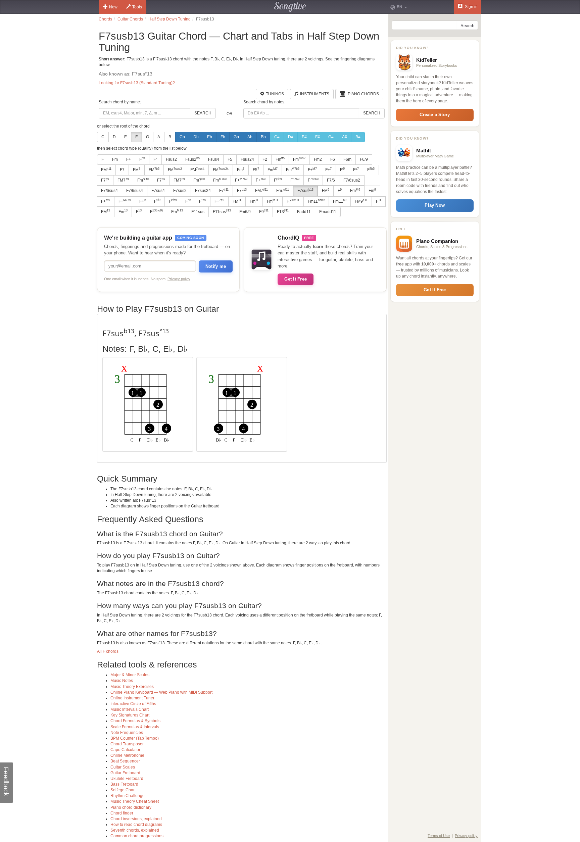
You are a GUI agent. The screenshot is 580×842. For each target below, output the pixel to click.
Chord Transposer (127, 744)
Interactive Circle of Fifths (133, 703)
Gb (236, 137)
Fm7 (143, 180)
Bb (263, 137)
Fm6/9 (245, 211)
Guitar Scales (122, 767)
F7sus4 (158, 190)
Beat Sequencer (125, 761)
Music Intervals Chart (129, 709)
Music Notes (121, 680)
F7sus (305, 190)
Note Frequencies (126, 732)
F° (155, 159)
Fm (115, 159)
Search (202, 113)
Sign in (471, 6)
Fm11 (316, 201)
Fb (223, 137)
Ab (249, 137)
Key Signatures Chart (129, 715)
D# (290, 137)
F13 (283, 211)
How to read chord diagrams (136, 824)
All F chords (107, 651)
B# (357, 137)
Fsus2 (171, 159)
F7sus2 (180, 190)
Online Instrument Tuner (132, 698)
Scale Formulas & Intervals (134, 727)
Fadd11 (304, 211)
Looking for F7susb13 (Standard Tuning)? (137, 83)
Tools (137, 7)
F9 (264, 211)
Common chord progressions (136, 836)
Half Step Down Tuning (169, 19)
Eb (209, 137)
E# (304, 137)
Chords (105, 19)
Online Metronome (127, 755)
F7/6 (331, 180)
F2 (264, 159)
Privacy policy (178, 279)
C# (277, 137)
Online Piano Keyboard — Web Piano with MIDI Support (161, 692)
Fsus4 (213, 159)
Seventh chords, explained (134, 830)
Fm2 (318, 159)
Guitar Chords (130, 19)
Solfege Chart (123, 790)
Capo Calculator (125, 749)
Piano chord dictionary (130, 807)
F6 (332, 159)
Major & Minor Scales (129, 675)
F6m (347, 159)
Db (196, 137)
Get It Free (295, 279)
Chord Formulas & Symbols (135, 721)
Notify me (215, 266)
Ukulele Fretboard (126, 778)
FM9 (361, 201)
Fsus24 (247, 159)
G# (331, 137)
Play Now (435, 205)
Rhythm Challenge (127, 795)
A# (344, 137)
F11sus (197, 211)
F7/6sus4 (109, 190)
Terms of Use (439, 836)
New (113, 7)
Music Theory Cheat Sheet (134, 801)
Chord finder (121, 813)
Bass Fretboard (124, 784)
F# (317, 137)
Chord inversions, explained (136, 818)
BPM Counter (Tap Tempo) (134, 738)
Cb (182, 137)
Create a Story (435, 114)
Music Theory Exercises (132, 686)
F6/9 (364, 159)
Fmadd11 (327, 211)
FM (106, 169)
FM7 (123, 180)
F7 (122, 169)
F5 (230, 159)
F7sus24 (203, 190)
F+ (128, 159)
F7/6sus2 (351, 180)
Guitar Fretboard (125, 773)
